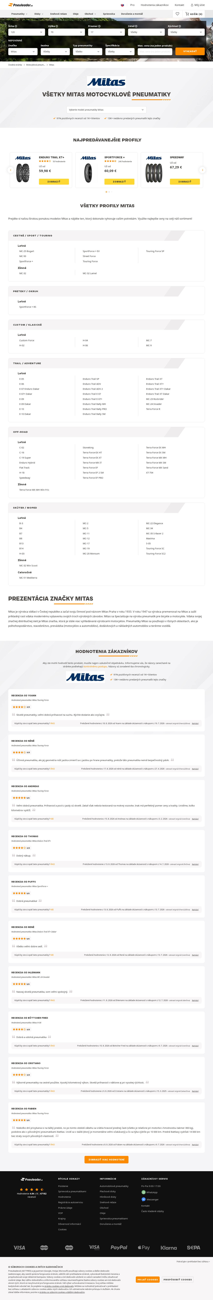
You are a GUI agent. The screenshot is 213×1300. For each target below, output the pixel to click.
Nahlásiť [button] (195, 723)
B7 (20, 533)
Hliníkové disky (108, 1196)
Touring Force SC (155, 548)
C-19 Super (25, 457)
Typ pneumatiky (82, 45)
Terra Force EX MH (156, 447)
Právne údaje (65, 1207)
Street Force (89, 256)
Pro (132, 5)
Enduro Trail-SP (91, 378)
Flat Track (24, 467)
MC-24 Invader (154, 403)
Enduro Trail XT (154, 378)
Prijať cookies (148, 1279)
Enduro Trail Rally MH (94, 403)
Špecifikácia (112, 45)
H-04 (85, 340)
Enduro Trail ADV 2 (93, 388)
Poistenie (63, 1186)
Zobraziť (53, 181)
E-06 (21, 383)
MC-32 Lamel (90, 273)
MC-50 (22, 256)
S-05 (148, 543)
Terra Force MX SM (156, 462)
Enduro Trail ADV (92, 383)
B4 (20, 528)
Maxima (150, 538)
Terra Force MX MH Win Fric (34, 489)
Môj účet (199, 5)
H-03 (21, 553)
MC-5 (85, 528)
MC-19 (86, 548)
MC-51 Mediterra (28, 577)
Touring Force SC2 (155, 553)
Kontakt (179, 5)
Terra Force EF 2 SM (93, 472)
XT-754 (149, 472)
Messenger (153, 1199)
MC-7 (149, 340)
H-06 (85, 345)
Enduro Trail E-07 (92, 393)
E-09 (21, 398)
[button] (178, 723)
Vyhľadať (190, 51)
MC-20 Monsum (91, 553)
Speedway (24, 477)
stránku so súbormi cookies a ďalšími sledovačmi (62, 1292)
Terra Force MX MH (156, 457)
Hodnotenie (64, 1196)
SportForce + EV (91, 251)
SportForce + (26, 261)
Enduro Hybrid (27, 462)
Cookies (62, 1229)
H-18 (21, 472)
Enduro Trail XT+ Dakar (158, 388)
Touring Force (90, 261)
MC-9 (149, 345)
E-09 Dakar (25, 403)
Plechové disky (108, 1191)
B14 (21, 548)
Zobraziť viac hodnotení (106, 1159)
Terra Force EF (90, 467)
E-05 (21, 378)
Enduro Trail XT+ (155, 383)
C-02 (21, 447)
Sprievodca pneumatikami (72, 1191)
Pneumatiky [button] (18, 13)
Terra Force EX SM (155, 452)
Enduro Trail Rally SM (94, 413)
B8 (20, 538)
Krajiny (62, 1218)
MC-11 (86, 533)
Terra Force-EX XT (92, 457)
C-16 (21, 452)
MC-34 (149, 528)
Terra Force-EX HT (92, 452)
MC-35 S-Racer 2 (154, 533)
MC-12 (86, 538)
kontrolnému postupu (95, 666)
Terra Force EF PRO (93, 477)
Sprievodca (109, 13)
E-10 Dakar (25, 413)
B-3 (21, 523)
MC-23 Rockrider (155, 398)
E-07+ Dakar (25, 393)
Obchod (89, 13)
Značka (12, 45)
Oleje (75, 13)
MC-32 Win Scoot (28, 565)
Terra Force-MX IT (92, 462)
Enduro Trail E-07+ (92, 398)
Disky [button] (37, 13)
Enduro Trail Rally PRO (95, 408)
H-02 (21, 345)
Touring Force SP (155, 251)
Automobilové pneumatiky (114, 1186)
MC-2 (85, 523)
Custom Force (26, 340)
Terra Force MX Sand (157, 467)
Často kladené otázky (152, 1211)
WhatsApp (151, 1192)
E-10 (21, 408)
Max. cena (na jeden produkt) (155, 45)
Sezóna (45, 45)
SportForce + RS (27, 306)
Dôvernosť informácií (69, 1223)
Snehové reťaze (58, 13)
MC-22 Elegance (154, 523)
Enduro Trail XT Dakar (157, 393)
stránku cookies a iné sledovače (59, 1286)
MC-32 (22, 273)
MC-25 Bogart (26, 251)
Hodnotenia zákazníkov (155, 5)
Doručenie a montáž (132, 13)
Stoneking (88, 447)
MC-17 (86, 543)
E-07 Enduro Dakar (29, 388)
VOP (60, 1213)
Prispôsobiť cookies (178, 1279)
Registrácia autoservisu (70, 1202)
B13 (21, 543)
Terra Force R (153, 408)
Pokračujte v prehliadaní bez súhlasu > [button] (193, 1261)
